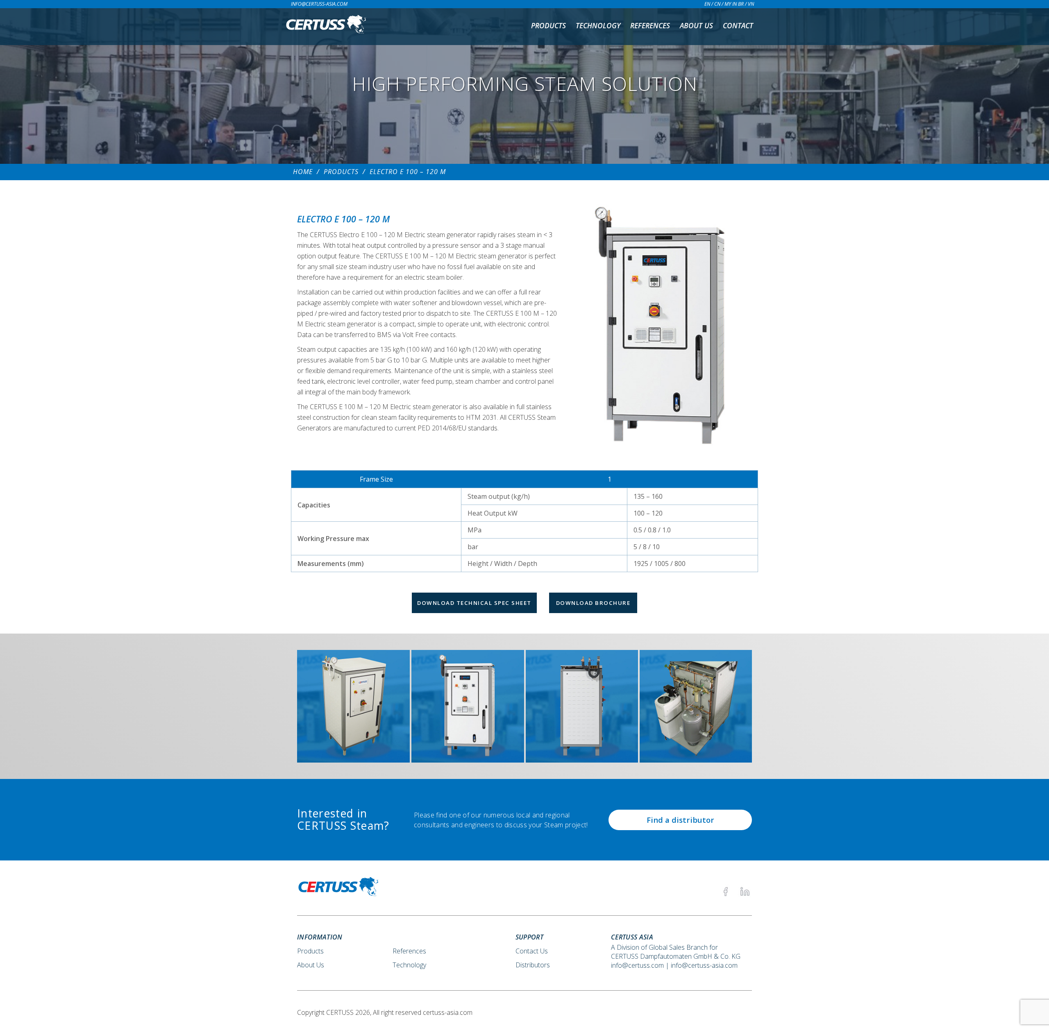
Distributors (532, 964)
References (650, 25)
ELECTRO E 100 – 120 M (408, 171)
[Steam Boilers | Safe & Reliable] (326, 26)
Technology (598, 25)
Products (548, 25)
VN (751, 3)
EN (707, 3)
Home (303, 171)
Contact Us (531, 950)
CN (717, 3)
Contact (738, 25)
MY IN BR (734, 3)
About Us (310, 964)
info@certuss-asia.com (319, 3)
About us (696, 25)
